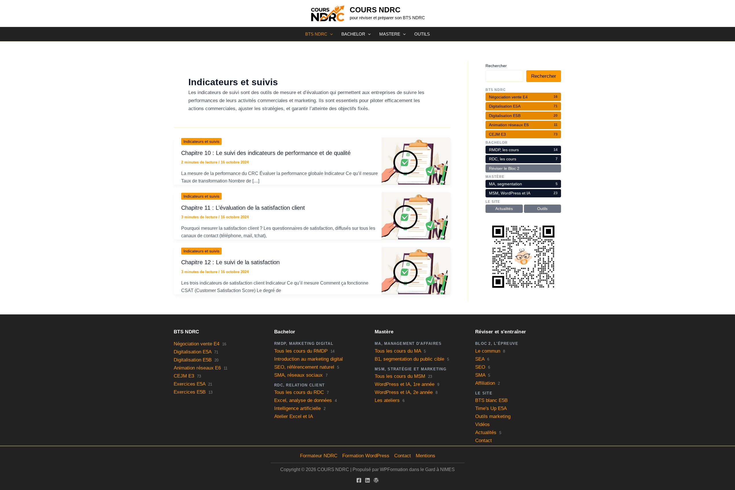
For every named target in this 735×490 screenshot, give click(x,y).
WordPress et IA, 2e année (404, 392)
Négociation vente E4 (196, 344)
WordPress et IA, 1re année (404, 384)
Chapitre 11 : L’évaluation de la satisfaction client (243, 208)
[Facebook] (358, 480)
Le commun (487, 351)
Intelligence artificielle (297, 408)
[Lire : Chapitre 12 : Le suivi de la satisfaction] (416, 270)
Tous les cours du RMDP (301, 351)
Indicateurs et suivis (201, 141)
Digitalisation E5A (192, 352)
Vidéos (482, 424)
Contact (483, 440)
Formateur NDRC (318, 455)
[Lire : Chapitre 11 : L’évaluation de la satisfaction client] (416, 215)
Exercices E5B (190, 392)
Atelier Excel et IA (293, 416)
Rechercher (496, 65)
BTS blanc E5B (491, 400)
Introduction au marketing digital (308, 359)
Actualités (485, 432)
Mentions (425, 455)
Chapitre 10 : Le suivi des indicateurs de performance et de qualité (266, 153)
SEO (480, 367)
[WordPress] (376, 480)
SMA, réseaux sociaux (298, 375)
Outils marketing (492, 416)
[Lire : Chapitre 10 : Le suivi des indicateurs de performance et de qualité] (416, 161)
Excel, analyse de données (303, 400)
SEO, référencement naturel (304, 367)
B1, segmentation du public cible (409, 359)
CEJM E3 (184, 376)
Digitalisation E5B (193, 360)
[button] (330, 34)
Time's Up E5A (491, 408)
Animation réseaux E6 (197, 368)
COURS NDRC (375, 9)
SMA (480, 375)
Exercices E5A (189, 384)
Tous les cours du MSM (400, 376)
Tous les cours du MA (398, 351)
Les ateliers (387, 400)
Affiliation (485, 383)
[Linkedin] (367, 480)
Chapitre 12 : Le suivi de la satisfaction (230, 262)
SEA (479, 359)
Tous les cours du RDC (299, 392)
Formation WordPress (365, 455)
